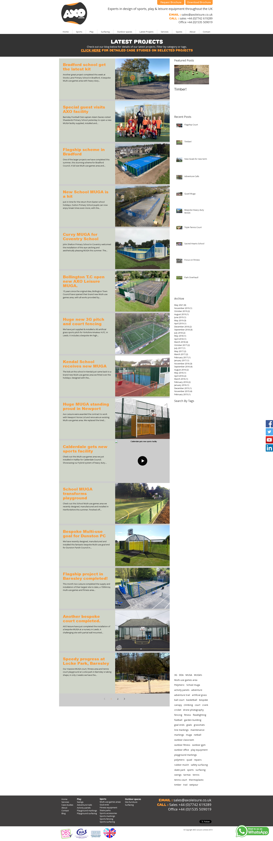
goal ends (179, 724)
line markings (181, 729)
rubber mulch (181, 764)
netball (197, 734)
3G (175, 674)
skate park (179, 769)
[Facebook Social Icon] (269, 423)
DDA (181, 674)
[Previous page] (104, 699)
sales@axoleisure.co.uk (197, 14)
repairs (198, 759)
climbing (188, 704)
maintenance (197, 729)
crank (205, 704)
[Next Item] (204, 74)
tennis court (180, 779)
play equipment (199, 749)
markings (179, 734)
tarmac (187, 774)
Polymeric (179, 684)
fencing (178, 714)
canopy (178, 704)
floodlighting (199, 714)
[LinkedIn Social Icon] (269, 448)
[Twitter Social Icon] (269, 431)
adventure (196, 689)
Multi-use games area (185, 679)
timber (177, 784)
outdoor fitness (182, 744)
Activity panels (84, 807)
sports (190, 769)
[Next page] (124, 699)
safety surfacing (199, 764)
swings (178, 774)
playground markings (185, 754)
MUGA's (198, 674)
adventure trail (182, 694)
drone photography (193, 709)
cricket (177, 709)
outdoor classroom (184, 739)
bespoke (203, 699)
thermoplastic (196, 779)
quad (189, 759)
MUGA (188, 674)
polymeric (179, 759)
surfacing (201, 769)
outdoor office (181, 749)
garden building (192, 719)
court (197, 704)
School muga (193, 684)
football (178, 719)
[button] (146, 32)
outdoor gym (199, 744)
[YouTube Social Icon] (269, 439)
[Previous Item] (179, 74)
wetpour (193, 784)
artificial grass (199, 694)
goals (189, 724)
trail (185, 784)
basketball (191, 699)
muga (189, 734)
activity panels (181, 689)
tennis (196, 774)
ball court (179, 699)
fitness (187, 714)
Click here (91, 50)
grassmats (199, 724)
